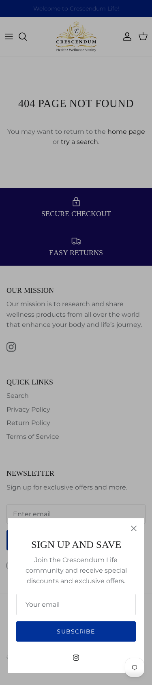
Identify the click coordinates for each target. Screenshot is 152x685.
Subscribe (76, 631)
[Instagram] (76, 658)
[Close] (134, 528)
